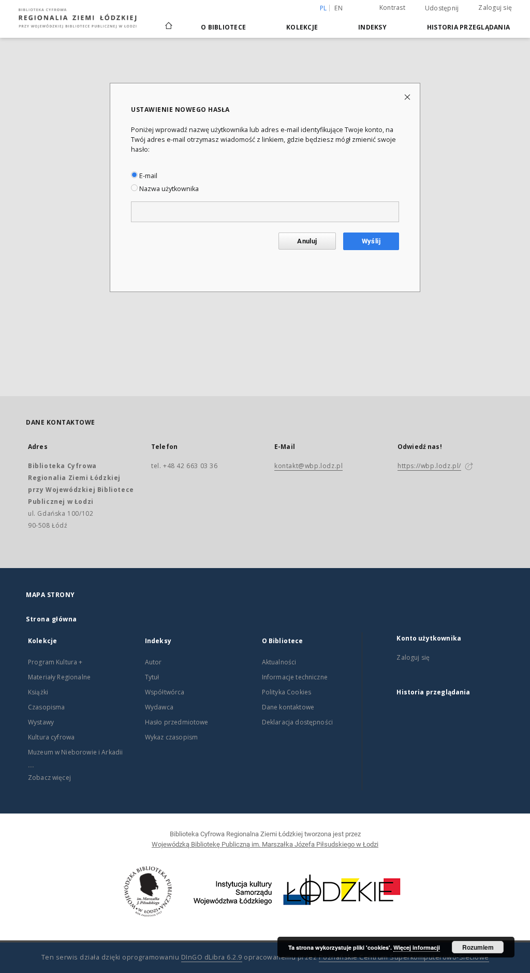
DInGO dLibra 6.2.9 (211, 957)
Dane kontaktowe (288, 707)
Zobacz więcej (49, 777)
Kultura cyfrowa (51, 737)
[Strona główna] (169, 21)
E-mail (147, 175)
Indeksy (372, 27)
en (338, 8)
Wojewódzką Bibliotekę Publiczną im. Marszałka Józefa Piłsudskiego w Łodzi (265, 844)
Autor (153, 662)
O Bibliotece (223, 27)
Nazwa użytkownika (168, 188)
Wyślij (371, 241)
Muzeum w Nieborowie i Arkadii (75, 752)
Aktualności (279, 662)
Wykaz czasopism (171, 737)
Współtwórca (165, 692)
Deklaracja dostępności (297, 722)
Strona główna (51, 619)
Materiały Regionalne (59, 677)
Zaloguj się (495, 7)
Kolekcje (302, 27)
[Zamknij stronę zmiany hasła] (408, 96)
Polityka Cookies (286, 692)
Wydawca (159, 707)
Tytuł (152, 677)
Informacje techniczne (295, 677)
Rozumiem (478, 947)
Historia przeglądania (468, 27)
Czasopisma (46, 707)
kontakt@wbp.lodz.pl (308, 465)
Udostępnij (442, 8)
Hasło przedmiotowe (177, 722)
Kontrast (392, 7)
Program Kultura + (55, 662)
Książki (38, 692)
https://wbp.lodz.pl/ (429, 465)
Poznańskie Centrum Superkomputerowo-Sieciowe (404, 957)
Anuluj (307, 241)
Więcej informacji (416, 947)
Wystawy (41, 722)
